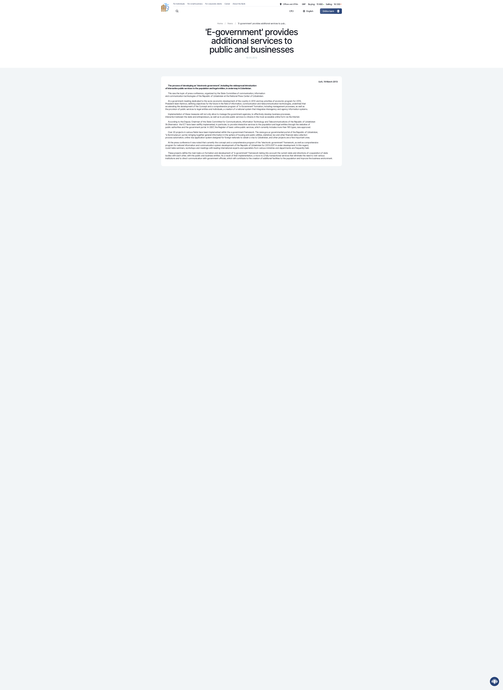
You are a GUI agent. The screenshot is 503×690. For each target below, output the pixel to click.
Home (220, 23)
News (230, 23)
